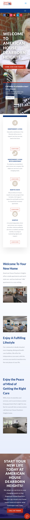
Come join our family (14, 67)
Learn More (15, 148)
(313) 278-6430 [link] (10, 89)
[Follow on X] (7, 15)
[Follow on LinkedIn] (17, 15)
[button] (25, 4)
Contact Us (10, 97)
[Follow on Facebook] (4, 15)
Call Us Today (15, 510)
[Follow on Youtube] (14, 15)
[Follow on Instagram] (11, 15)
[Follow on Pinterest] (21, 15)
